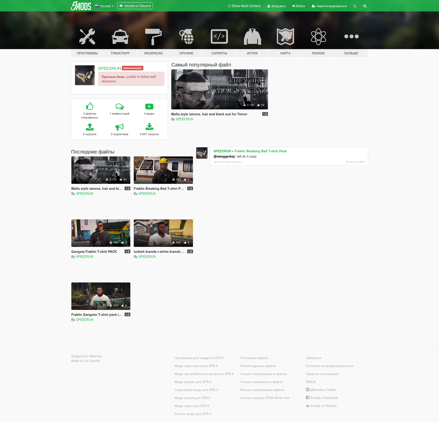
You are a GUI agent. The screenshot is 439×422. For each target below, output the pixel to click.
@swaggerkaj (224, 156)
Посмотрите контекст (229, 162)
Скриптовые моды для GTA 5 (196, 389)
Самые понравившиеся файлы (263, 373)
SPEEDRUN (109, 68)
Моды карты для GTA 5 (192, 405)
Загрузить (278, 5)
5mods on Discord (323, 405)
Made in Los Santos (85, 360)
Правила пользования (322, 373)
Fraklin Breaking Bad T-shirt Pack (261, 151)
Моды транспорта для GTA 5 (196, 365)
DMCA (310, 381)
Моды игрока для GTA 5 (192, 397)
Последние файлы (254, 357)
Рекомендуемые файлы (258, 365)
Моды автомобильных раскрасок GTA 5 (204, 373)
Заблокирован (132, 68)
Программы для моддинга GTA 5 (199, 357)
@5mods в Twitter (322, 389)
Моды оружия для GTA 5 (193, 381)
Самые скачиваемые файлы (261, 381)
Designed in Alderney (86, 356)
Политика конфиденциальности (329, 365)
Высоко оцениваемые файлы (262, 389)
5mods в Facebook (323, 397)
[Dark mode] (355, 5)
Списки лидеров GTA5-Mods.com (265, 397)
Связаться (313, 357)
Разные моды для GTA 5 (193, 413)
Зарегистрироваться (331, 5)
